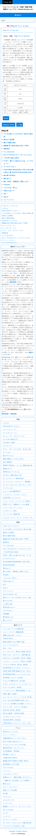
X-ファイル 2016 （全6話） (13, 687)
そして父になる (9, 152)
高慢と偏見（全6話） (10, 694)
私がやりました (8, 455)
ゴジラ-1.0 (7, 797)
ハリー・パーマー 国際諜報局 (13, 632)
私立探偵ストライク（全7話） (13, 677)
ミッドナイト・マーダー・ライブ (14, 494)
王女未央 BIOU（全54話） (12, 720)
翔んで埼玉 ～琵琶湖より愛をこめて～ (17, 181)
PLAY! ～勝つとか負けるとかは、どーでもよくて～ (18, 555)
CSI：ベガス (7, 648)
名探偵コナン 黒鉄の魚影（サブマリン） (17, 777)
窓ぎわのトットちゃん (10, 220)
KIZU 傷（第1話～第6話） (12, 710)
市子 (5, 193)
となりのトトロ (8, 800)
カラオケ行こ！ (8, 610)
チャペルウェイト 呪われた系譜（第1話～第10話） (17, 651)
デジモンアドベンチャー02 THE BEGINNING (14, 745)
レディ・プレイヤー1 (10, 787)
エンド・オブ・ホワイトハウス (13, 230)
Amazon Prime (8, 125)
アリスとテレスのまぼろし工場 (14, 826)
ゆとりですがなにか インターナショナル (18, 155)
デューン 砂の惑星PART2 (12, 491)
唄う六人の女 (7, 601)
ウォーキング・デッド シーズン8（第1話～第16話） (17, 697)
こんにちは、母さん (11, 187)
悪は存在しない (8, 617)
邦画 (11, 36)
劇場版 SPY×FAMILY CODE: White (15, 761)
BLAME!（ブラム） (10, 754)
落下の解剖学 (7, 462)
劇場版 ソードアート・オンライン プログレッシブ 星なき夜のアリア (17, 806)
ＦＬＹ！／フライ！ (9, 240)
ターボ (5, 813)
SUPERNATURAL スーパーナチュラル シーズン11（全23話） (17, 674)
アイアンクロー (8, 488)
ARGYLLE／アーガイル (11, 472)
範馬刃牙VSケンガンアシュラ (13, 748)
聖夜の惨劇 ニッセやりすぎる (13, 459)
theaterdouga (21, 833)
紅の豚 (5, 793)
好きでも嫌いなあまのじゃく (13, 741)
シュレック (7, 816)
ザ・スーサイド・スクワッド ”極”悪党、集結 (17, 482)
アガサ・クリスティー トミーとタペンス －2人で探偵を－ (17, 684)
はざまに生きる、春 (10, 594)
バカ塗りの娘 (7, 604)
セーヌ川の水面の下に (10, 243)
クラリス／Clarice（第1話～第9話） (16, 664)
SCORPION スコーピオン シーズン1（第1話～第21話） (18, 668)
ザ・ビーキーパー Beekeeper (13, 478)
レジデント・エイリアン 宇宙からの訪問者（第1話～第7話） (18, 661)
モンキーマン (7, 446)
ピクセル (5, 208)
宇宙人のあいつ (9, 190)
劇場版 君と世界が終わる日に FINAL (16, 145)
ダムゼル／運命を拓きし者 (12, 475)
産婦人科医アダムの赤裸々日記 (14, 642)
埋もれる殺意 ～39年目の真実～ (14, 713)
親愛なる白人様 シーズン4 (12, 635)
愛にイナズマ (7, 620)
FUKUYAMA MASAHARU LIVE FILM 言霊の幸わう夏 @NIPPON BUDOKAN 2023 (17, 562)
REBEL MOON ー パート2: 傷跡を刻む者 (17, 465)
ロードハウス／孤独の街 (11, 514)
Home (5, 36)
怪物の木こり (7, 468)
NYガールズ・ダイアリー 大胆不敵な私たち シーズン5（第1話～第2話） (17, 655)
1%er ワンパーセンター (11, 30)
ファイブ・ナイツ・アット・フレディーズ (17, 517)
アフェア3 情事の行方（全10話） (14, 681)
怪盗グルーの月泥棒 (10, 790)
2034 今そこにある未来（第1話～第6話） (17, 658)
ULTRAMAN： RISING (11, 751)
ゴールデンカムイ (10, 166)
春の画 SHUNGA (9, 175)
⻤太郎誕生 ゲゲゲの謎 (11, 764)
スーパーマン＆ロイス (10, 645)
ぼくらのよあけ (8, 810)
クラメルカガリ (8, 767)
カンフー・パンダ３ (10, 819)
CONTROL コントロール (12, 498)
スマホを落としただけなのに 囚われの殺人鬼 (17, 213)
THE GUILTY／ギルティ (10, 211)
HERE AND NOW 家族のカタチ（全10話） (16, 671)
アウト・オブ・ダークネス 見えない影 (17, 449)
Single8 (7, 184)
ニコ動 (19, 125)
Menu (19, 15)
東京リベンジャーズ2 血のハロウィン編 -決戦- (17, 597)
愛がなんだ (7, 784)
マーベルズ (7, 452)
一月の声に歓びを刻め (11, 158)
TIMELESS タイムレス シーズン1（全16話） (17, 723)
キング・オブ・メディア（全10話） (15, 707)
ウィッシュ (7, 771)
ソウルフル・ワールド (10, 774)
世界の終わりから (9, 607)
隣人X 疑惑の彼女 (10, 142)
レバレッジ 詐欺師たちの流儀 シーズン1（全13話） (17, 703)
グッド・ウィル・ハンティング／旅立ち (17, 501)
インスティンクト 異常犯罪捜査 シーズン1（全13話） (18, 690)
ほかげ (6, 197)
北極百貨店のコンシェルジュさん (14, 738)
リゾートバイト (9, 200)
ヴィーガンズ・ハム (9, 228)
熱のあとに (7, 178)
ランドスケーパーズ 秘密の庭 (13, 629)
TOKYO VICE (8, 638)
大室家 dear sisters (10, 758)
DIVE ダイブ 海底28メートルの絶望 (16, 504)
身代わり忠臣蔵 (9, 139)
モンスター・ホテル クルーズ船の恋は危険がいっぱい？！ (18, 823)
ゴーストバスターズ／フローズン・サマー (17, 485)
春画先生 (7, 148)
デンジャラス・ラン (9, 225)
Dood (6, 118)
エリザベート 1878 (9, 511)
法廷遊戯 (6, 614)
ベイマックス (7, 803)
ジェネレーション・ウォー (12, 716)
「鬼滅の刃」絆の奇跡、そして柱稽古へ (17, 780)
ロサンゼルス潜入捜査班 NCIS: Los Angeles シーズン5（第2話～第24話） (16, 700)
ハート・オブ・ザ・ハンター (13, 507)
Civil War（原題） (9, 442)
